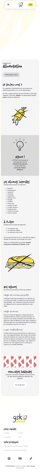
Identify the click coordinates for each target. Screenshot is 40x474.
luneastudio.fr (20, 468)
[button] (8, 5)
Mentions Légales (20, 466)
